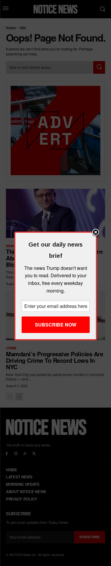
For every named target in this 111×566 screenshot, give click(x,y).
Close (95, 232)
